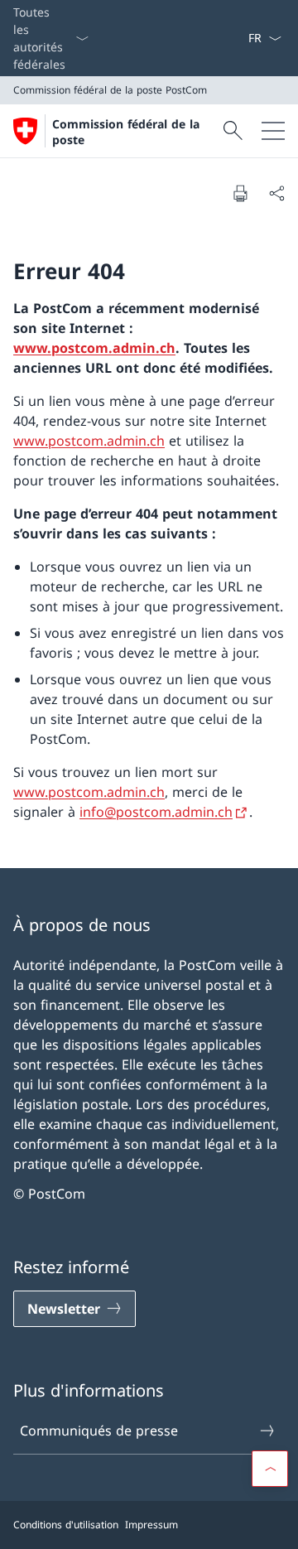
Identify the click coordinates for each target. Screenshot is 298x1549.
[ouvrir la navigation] (273, 130)
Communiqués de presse (99, 1430)
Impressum (151, 1525)
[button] (270, 1468)
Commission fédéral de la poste (125, 131)
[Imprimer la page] (240, 193)
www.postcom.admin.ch (94, 348)
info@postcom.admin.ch (156, 812)
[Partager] (276, 193)
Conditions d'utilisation (65, 1525)
